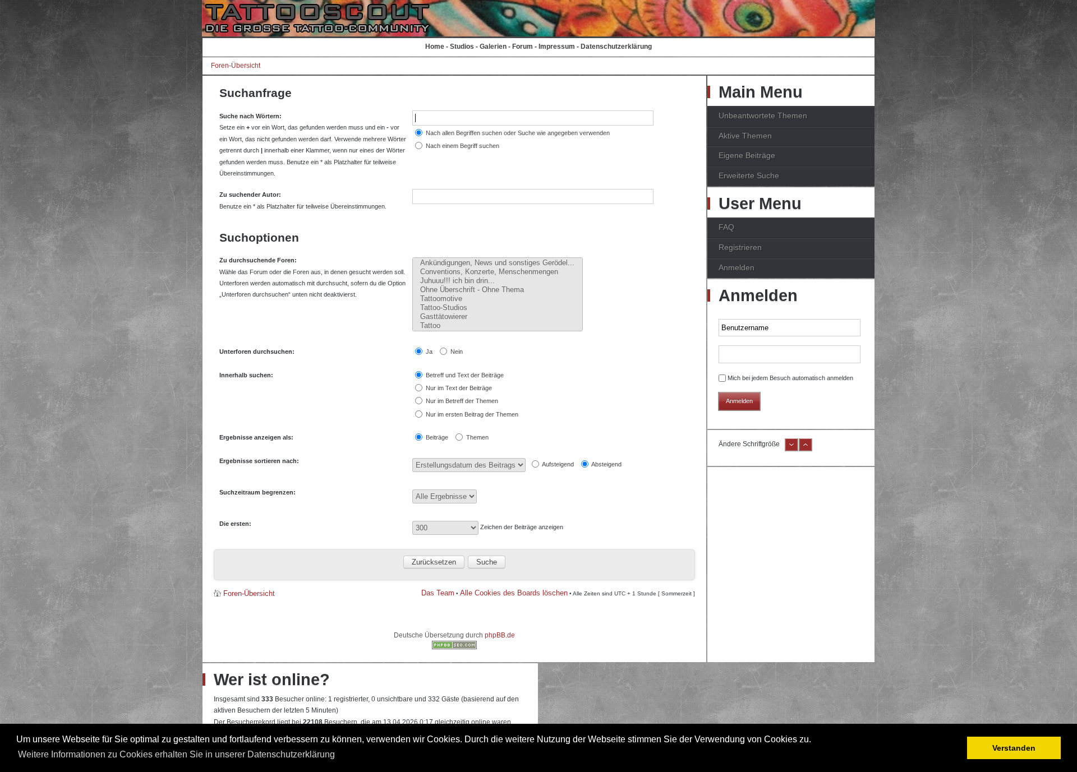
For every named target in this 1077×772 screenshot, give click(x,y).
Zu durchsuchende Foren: (258, 260)
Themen (476, 437)
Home (434, 46)
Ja (428, 351)
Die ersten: (235, 523)
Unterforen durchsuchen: (256, 351)
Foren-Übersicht (235, 66)
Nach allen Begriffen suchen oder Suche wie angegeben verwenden (517, 133)
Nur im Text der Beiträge (458, 388)
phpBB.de (500, 635)
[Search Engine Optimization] (454, 647)
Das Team (437, 593)
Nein (456, 351)
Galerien (493, 46)
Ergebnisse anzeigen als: (256, 437)
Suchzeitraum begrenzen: (257, 492)
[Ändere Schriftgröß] (805, 449)
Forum (522, 46)
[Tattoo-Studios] (497, 307)
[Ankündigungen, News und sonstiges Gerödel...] (497, 262)
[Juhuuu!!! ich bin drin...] (497, 280)
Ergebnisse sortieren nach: (259, 460)
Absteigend (606, 464)
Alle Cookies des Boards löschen (514, 593)
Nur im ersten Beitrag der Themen (471, 414)
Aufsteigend (557, 464)
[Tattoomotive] (497, 298)
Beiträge (436, 437)
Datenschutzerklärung (616, 46)
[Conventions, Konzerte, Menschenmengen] (497, 271)
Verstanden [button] (1013, 747)
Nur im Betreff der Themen (461, 400)
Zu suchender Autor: (250, 194)
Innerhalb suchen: (246, 375)
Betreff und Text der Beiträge (464, 375)
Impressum (556, 46)
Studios (462, 46)
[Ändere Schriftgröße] (791, 449)
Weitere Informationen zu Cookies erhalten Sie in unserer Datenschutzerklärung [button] (176, 754)
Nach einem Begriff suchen (461, 145)
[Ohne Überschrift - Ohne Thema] (497, 289)
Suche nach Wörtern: (250, 116)
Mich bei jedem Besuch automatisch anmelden (790, 378)
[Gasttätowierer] (497, 316)
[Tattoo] (497, 325)
